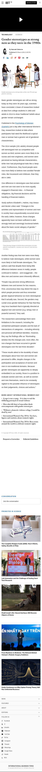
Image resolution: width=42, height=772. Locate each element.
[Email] (23, 58)
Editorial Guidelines (30, 439)
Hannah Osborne (17, 49)
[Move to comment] (27, 58)
